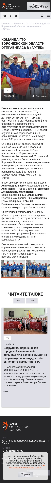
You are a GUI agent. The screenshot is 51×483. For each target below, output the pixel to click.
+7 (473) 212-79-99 (12, 450)
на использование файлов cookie (27, 466)
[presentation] (19, 300)
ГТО (7, 90)
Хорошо (25, 474)
